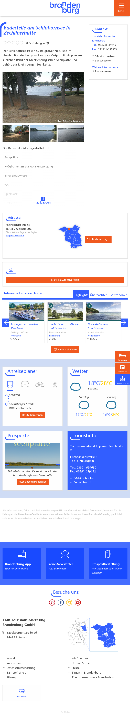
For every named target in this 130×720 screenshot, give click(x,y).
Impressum (14, 663)
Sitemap (12, 677)
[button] (122, 368)
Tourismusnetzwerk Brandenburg (93, 677)
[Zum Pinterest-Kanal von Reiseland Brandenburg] (52, 603)
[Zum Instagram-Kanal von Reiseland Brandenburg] (69, 603)
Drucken (21, 697)
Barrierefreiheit (16, 672)
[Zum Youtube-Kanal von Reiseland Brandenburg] (77, 603)
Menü (121, 11)
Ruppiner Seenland (15, 236)
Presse (76, 668)
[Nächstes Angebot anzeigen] (124, 323)
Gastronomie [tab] (118, 295)
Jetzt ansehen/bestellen (33, 482)
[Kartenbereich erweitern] (125, 300)
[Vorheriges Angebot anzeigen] (5, 323)
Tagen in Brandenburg (86, 672)
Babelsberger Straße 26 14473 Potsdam (22, 635)
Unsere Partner (81, 663)
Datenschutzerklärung (21, 668)
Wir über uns (80, 658)
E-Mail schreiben (83, 478)
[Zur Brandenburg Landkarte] (93, 636)
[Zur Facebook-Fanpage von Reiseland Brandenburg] (61, 603)
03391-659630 (86, 467)
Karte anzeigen (100, 239)
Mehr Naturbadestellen (65, 280)
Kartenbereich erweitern (108, 300)
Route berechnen (32, 415)
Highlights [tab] (81, 295)
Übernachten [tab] (98, 295)
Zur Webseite (81, 482)
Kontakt (12, 658)
